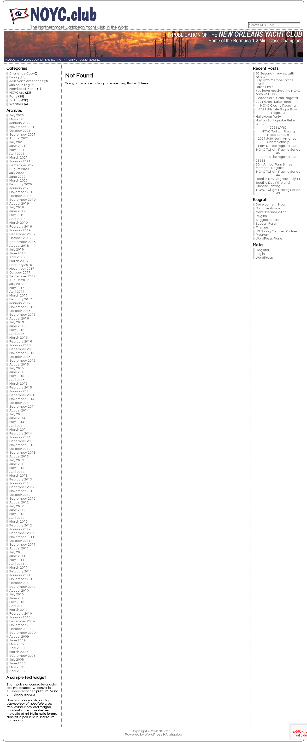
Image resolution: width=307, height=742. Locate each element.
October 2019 (19, 196)
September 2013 (22, 452)
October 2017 (19, 272)
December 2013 (22, 441)
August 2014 (19, 410)
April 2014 (16, 426)
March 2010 (18, 609)
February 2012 (20, 525)
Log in (260, 254)
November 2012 (21, 491)
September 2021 (22, 134)
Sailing (14, 100)
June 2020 (17, 176)
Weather (16, 104)
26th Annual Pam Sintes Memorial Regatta (274, 166)
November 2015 (21, 353)
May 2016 (16, 330)
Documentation (268, 208)
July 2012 (16, 506)
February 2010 (20, 613)
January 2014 (19, 437)
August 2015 (19, 364)
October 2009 (19, 629)
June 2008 (17, 663)
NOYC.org (16, 92)
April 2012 (16, 517)
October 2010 (19, 583)
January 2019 (19, 230)
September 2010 (22, 586)
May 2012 (16, 514)
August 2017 (19, 280)
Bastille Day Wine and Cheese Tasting (273, 184)
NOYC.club (63, 14)
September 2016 (22, 314)
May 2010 (16, 602)
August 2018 (19, 245)
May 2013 (16, 468)
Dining (14, 77)
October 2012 (19, 495)
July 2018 (16, 249)
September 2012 (22, 498)
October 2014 (19, 403)
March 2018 (18, 261)
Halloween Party (268, 116)
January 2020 (19, 188)
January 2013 (19, 483)
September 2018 (22, 242)
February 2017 (20, 299)
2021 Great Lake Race (273, 101)
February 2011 (20, 571)
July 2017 (16, 284)
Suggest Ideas (267, 220)
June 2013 (17, 464)
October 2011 (19, 540)
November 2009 (21, 625)
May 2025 (16, 119)
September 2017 (22, 276)
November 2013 (21, 445)
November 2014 (21, 399)
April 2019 (16, 219)
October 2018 (19, 238)
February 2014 (20, 433)
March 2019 (18, 222)
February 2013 (20, 479)
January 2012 (19, 529)
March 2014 (18, 429)
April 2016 (16, 334)
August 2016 (19, 318)
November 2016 (21, 307)
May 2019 (16, 215)
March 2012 (18, 521)
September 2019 (22, 199)
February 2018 (20, 265)
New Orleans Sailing (271, 212)
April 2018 (16, 257)
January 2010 (19, 617)
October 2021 (19, 130)
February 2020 (20, 184)
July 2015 (16, 368)
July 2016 (16, 322)
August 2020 (19, 169)
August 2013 (19, 456)
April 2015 (16, 380)
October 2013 (19, 449)
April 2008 (16, 671)
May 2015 (16, 376)
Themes (262, 227)
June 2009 (17, 640)
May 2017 (16, 288)
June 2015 (17, 372)
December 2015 (22, 349)
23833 (260, 160)
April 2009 (16, 648)
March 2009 (18, 652)
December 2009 (22, 621)
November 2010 (21, 579)
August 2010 (19, 590)
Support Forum (267, 223)
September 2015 (22, 360)
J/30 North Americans (26, 81)
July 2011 (16, 552)
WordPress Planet (269, 238)
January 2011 (19, 575)
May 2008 (16, 667)
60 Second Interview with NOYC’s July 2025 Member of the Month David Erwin (275, 80)
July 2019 (16, 207)
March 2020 (18, 180)
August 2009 (19, 636)
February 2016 (20, 341)
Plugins (261, 216)
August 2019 (19, 203)
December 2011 (22, 533)
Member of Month (22, 89)
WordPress (264, 257)
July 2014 (16, 414)
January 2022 (19, 123)
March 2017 (18, 295)
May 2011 (16, 560)
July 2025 (16, 115)
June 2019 (17, 211)
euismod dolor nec (20, 691)
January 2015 (19, 391)
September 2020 (22, 165)
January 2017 (19, 303)
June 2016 (17, 326)
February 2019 (20, 226)
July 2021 (16, 142)
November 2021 (21, 127)
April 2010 (16, 606)
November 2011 (21, 537)
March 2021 (18, 157)
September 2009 (22, 632)
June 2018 (17, 253)
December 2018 (22, 234)
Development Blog (270, 204)
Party (13, 96)
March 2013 (18, 475)
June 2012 (17, 510)
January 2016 (19, 345)
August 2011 (19, 548)
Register (262, 250)
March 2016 (18, 337)
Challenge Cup (21, 73)
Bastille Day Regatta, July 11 (278, 179)
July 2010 (16, 594)
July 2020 (16, 173)
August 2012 (19, 502)
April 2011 (16, 563)
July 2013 (16, 460)
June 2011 (17, 556)
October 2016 (19, 311)
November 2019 (21, 192)
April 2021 (16, 153)
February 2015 (20, 387)
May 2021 (16, 150)
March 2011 (18, 567)
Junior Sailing (19, 85)
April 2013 (16, 472)
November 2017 (21, 268)
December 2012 (22, 487)
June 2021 (17, 146)
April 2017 (16, 291)
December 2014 (22, 395)
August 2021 (19, 138)
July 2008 (16, 659)
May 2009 (16, 644)
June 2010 (17, 598)
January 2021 (19, 161)
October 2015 (19, 357)
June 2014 (17, 418)
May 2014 (16, 422)
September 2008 (22, 655)
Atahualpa (173, 734)
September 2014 (22, 406)
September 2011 (22, 544)
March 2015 (18, 383)
